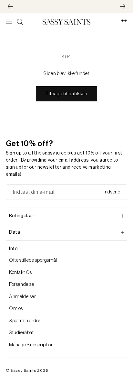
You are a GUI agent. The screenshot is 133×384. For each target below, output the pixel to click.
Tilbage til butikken (66, 93)
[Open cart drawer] (124, 22)
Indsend (112, 192)
